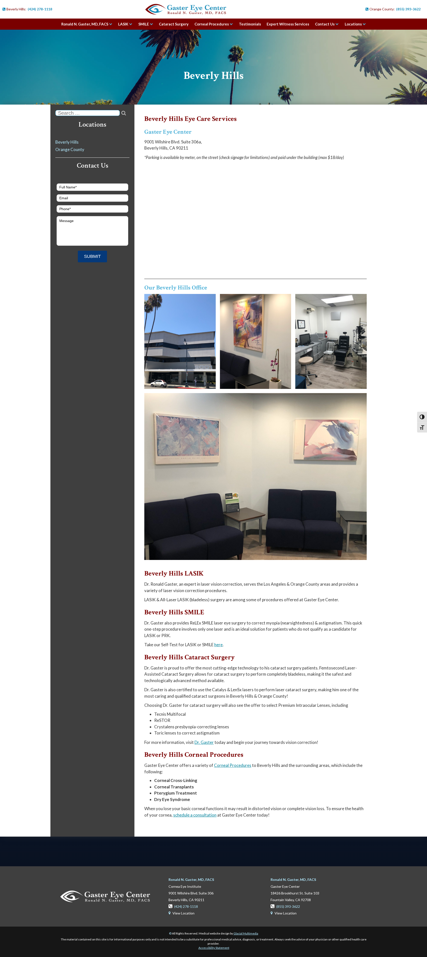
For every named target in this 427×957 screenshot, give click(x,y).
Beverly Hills (214, 75)
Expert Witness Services (288, 24)
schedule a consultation (194, 815)
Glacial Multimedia (246, 933)
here (218, 644)
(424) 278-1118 (40, 9)
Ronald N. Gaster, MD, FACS (84, 24)
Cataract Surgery (174, 24)
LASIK (123, 24)
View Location (181, 913)
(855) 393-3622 (408, 9)
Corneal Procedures (211, 24)
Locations (353, 24)
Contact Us (325, 24)
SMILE (143, 24)
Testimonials (250, 24)
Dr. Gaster (204, 742)
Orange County (69, 149)
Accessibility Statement (213, 948)
